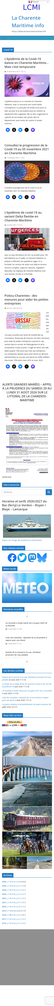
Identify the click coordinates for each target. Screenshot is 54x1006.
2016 (4, 923)
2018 (4, 915)
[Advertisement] (27, 957)
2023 (4, 894)
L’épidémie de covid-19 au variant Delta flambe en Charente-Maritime (23, 216)
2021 (4, 902)
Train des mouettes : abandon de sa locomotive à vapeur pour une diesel (26, 638)
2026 (4, 881)
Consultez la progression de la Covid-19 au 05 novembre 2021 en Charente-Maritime (27, 149)
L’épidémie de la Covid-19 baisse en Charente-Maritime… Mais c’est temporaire (27, 63)
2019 (4, 911)
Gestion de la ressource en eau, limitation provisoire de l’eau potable (23, 653)
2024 (4, 890)
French (35, 2)
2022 (4, 898)
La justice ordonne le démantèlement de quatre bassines (25, 704)
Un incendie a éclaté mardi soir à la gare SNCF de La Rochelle (26, 624)
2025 (4, 886)
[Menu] (4, 38)
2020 (4, 906)
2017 (4, 919)
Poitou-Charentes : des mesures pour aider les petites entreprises (26, 299)
